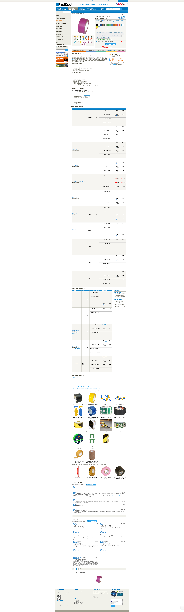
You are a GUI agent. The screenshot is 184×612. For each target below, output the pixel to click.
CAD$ (96, 591)
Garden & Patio (59, 26)
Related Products (101, 50)
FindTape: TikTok (123, 4)
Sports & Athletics (59, 39)
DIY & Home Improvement (61, 23)
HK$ (104, 592)
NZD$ (97, 593)
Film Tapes (75, 388)
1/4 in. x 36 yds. (99, 32)
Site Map (94, 599)
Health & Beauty (59, 28)
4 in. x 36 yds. (119, 35)
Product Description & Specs (79, 50)
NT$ (107, 593)
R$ (106, 591)
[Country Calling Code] (112, 602)
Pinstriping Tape (87, 386)
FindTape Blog (95, 600)
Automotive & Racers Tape (78, 386)
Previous (123, 14)
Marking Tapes (75, 377)
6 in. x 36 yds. (103, 37)
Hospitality (83, 384)
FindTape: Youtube (121, 4)
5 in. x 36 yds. (99, 37)
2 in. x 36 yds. (110, 35)
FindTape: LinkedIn (127, 4)
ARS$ (103, 591)
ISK (103, 592)
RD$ (98, 592)
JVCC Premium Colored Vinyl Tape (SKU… (99, 585)
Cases (107, 20)
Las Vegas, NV (59, 604)
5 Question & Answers (121, 18)
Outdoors (58, 33)
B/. (98, 593)
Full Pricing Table (91, 50)
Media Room (95, 601)
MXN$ (99, 591)
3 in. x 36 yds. (114, 35)
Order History (77, 600)
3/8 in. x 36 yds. (104, 32)
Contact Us (94, 596)
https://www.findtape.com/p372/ (116, 495)
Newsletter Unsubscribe (78, 603)
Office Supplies (59, 31)
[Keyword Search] (66, 50)
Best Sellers (58, 15)
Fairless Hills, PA (59, 605)
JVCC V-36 (73, 59)
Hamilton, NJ (59, 602)
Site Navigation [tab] (67, 12)
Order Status (77, 601)
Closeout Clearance (60, 44)
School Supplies (59, 34)
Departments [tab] (60, 12)
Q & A (112, 50)
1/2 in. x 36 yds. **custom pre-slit (117, 32)
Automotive (83, 381)
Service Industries (76, 381)
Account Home (77, 599)
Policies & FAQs (95, 597)
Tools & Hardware (59, 41)
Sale (57, 42)
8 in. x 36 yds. (108, 37)
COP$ (95, 592)
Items (104, 20)
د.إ (101, 591)
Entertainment (83, 382)
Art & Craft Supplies (79, 13)
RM (93, 593)
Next (125, 14)
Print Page (122, 16)
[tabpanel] (99, 581)
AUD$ (105, 591)
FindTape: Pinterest (125, 4)
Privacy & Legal (95, 598)
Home (74, 13)
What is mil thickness (87, 95)
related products (113, 64)
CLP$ (93, 592)
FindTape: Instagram (119, 4)
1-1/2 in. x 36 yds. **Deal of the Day (102, 35)
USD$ (93, 591)
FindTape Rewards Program (79, 602)
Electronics (58, 25)
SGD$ (103, 593)
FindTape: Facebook (117, 4)
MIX (99, 26)
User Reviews (121, 50)
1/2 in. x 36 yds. (109, 32)
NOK (95, 593)
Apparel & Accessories (60, 18)
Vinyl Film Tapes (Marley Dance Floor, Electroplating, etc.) (89, 388)
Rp (99, 592)
